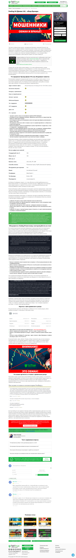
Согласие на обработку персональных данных (44, 551)
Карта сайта (57, 547)
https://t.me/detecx (30, 431)
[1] (39, 471)
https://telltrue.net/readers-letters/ (24, 64)
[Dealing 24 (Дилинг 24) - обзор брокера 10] (30, 99)
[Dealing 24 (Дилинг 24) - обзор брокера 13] (30, 288)
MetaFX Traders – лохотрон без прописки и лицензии (20, 541)
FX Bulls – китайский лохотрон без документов (41, 540)
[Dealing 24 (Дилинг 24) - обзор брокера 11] (30, 165)
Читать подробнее (46, 459)
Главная (11, 5)
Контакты (57, 545)
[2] (40, 471)
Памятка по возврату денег (30, 425)
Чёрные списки (55, 5)
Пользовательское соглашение (59, 551)
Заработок (40, 5)
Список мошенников (18, 5)
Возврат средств (47, 5)
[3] (42, 471)
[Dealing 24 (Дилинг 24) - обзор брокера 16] (30, 396)
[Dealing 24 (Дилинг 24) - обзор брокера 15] (30, 359)
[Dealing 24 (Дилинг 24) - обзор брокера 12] (30, 245)
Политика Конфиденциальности (44, 548)
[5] (44, 471)
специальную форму (34, 58)
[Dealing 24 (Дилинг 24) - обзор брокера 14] (30, 320)
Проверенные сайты (27, 5)
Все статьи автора (17, 437)
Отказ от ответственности (60, 549)
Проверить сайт (52, 2)
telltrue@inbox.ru (63, 1)
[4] (43, 471)
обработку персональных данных (58, 38)
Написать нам (40, 2)
